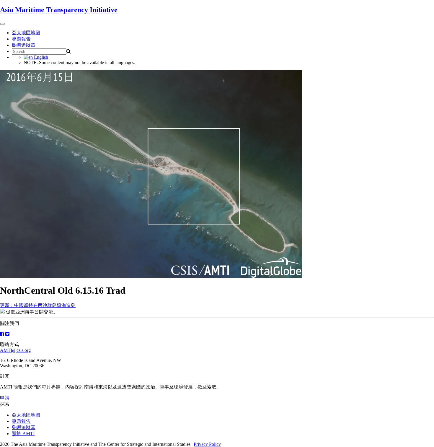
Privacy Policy (207, 444)
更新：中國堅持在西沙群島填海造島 (38, 305)
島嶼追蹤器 (23, 45)
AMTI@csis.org (15, 350)
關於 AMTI (23, 433)
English (40, 57)
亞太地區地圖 (26, 32)
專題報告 (21, 38)
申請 (4, 397)
